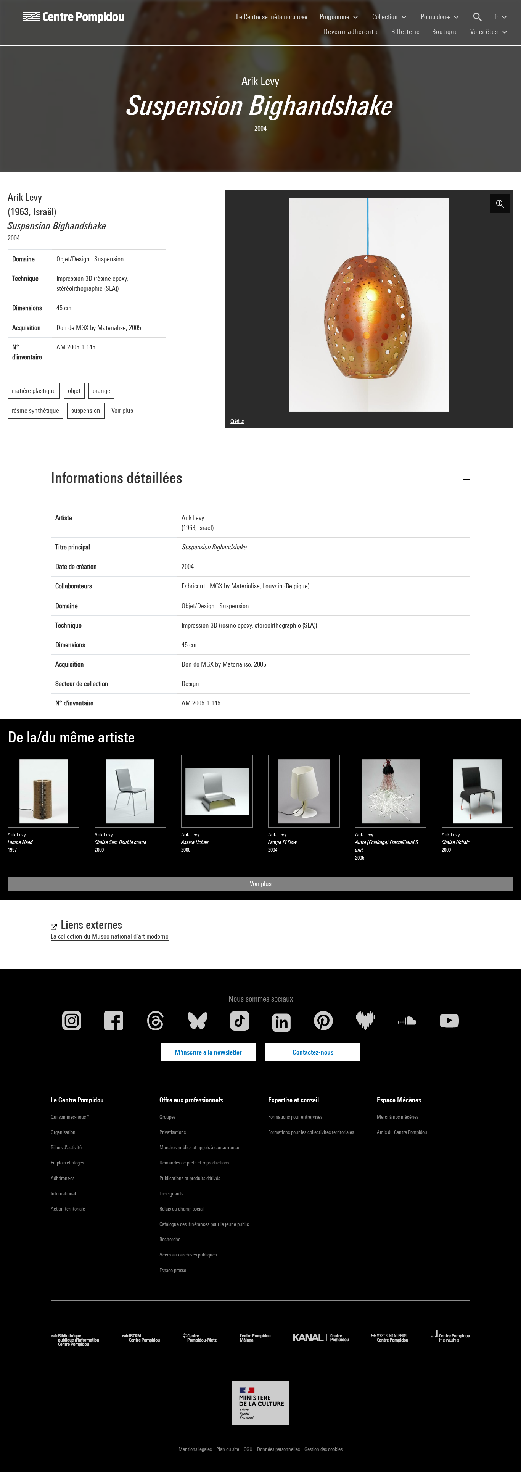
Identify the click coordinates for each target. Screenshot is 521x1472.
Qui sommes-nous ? (70, 1117)
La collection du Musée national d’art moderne (110, 936)
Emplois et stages (67, 1163)
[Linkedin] (281, 1022)
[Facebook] (114, 1022)
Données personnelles (279, 1449)
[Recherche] (477, 17)
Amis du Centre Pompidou (402, 1132)
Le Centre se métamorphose (275, 16)
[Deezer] (365, 1022)
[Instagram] (72, 1022)
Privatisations (172, 1132)
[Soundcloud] (407, 1022)
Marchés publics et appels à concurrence (199, 1147)
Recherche (169, 1239)
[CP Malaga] (261, 1344)
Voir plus (261, 883)
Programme (335, 17)
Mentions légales (195, 1449)
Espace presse (172, 1270)
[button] (260, 479)
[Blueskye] (198, 1022)
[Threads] (156, 1022)
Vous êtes (485, 31)
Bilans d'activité (66, 1147)
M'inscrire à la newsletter (208, 1052)
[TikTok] (239, 1022)
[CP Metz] (205, 1344)
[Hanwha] (450, 1344)
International (63, 1193)
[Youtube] (449, 1022)
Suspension (109, 259)
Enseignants (171, 1193)
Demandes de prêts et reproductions (194, 1163)
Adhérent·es (62, 1178)
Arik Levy (25, 197)
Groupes (167, 1117)
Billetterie (405, 31)
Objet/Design (73, 259)
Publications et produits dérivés (189, 1178)
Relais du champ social (181, 1209)
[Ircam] (146, 1344)
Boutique (448, 31)
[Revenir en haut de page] (503, 1454)
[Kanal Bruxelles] (326, 1344)
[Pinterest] (323, 1022)
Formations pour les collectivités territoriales (311, 1132)
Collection (385, 17)
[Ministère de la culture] (260, 1403)
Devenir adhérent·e (354, 31)
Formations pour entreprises (295, 1117)
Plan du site (228, 1449)
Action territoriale (68, 1209)
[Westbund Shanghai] (395, 1344)
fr (497, 17)
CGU (249, 1449)
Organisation (63, 1132)
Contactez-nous (313, 1052)
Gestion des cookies (323, 1449)
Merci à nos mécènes (397, 1117)
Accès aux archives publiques (188, 1254)
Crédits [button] (237, 421)
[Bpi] (80, 1344)
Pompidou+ (436, 17)
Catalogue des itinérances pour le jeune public (204, 1224)
